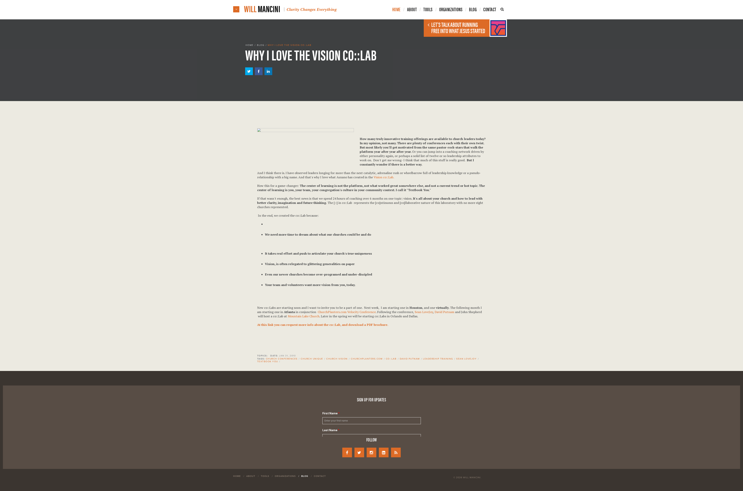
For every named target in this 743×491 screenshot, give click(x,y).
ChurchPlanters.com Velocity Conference (347, 312)
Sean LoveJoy (424, 312)
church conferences (282, 358)
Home (249, 45)
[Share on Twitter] (249, 74)
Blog (260, 45)
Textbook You (267, 361)
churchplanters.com (367, 358)
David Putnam (444, 312)
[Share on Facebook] (259, 74)
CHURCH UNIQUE (312, 358)
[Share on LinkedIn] (268, 74)
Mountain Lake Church (303, 316)
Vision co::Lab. (384, 177)
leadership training (438, 358)
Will (290, 8)
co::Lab (391, 358)
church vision (337, 358)
